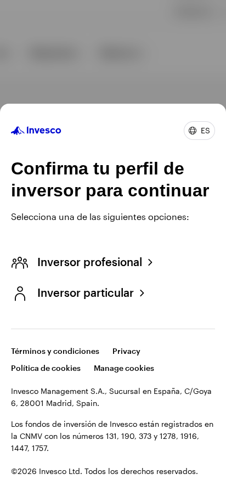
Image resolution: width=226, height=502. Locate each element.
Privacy (126, 351)
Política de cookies (46, 368)
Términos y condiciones (55, 351)
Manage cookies (124, 368)
